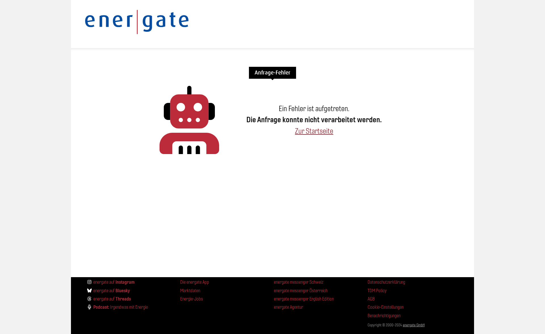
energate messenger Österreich (301, 290)
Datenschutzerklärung (386, 282)
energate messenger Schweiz (298, 282)
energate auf (114, 282)
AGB (371, 299)
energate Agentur (288, 307)
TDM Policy (377, 290)
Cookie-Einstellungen (386, 307)
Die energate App (194, 282)
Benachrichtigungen (384, 315)
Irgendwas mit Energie (120, 307)
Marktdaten (190, 290)
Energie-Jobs (191, 299)
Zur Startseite (314, 131)
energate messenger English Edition (304, 299)
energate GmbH (414, 325)
